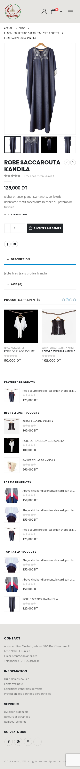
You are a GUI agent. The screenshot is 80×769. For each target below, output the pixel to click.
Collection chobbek (52, 348)
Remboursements (15, 721)
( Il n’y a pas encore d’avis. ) (38, 176)
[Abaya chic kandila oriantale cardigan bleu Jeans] (11, 515)
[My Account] (44, 11)
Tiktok (37, 742)
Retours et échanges (17, 716)
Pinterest (18, 742)
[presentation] (9, 89)
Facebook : (9, 742)
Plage (65, 348)
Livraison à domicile (16, 712)
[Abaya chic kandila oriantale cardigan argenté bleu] (11, 495)
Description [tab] (20, 259)
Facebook (7, 244)
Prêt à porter (29, 348)
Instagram (28, 742)
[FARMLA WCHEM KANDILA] (11, 426)
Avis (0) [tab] (16, 284)
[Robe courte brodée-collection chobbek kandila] (11, 395)
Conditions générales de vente (23, 689)
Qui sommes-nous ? (16, 679)
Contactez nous (14, 684)
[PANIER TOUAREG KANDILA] (11, 465)
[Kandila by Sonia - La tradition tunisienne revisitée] (13, 11)
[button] (63, 299)
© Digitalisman (12, 761)
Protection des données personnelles (27, 694)
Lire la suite (69, 316)
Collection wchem (13, 348)
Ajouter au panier (47, 228)
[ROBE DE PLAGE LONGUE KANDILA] (11, 445)
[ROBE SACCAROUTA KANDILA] (11, 604)
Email (14, 244)
